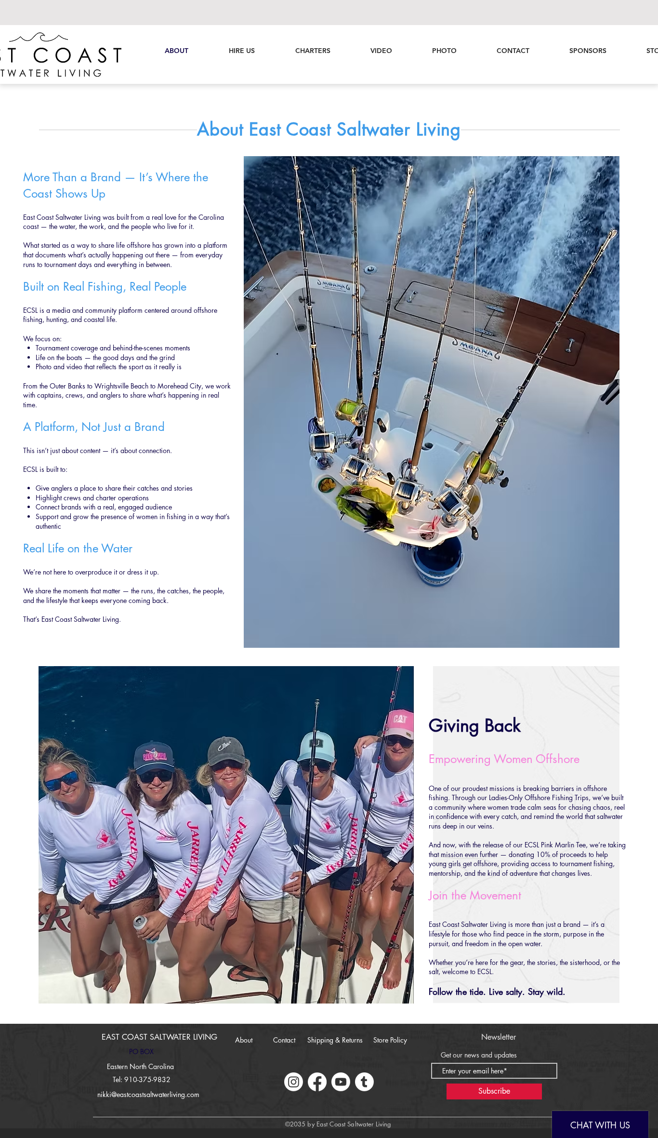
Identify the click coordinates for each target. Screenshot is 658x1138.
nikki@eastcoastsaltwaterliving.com (148, 1094)
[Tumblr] (364, 1081)
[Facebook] (317, 1081)
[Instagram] (293, 1081)
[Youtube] (340, 1081)
